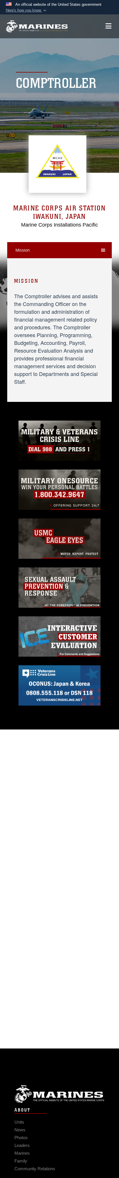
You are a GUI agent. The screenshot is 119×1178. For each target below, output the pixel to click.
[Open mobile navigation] (108, 26)
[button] (26, 10)
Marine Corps (59, 1094)
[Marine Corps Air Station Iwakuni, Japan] (37, 26)
